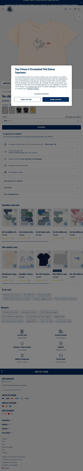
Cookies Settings (41, 94)
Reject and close (26, 99)
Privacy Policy (33, 89)
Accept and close (55, 99)
